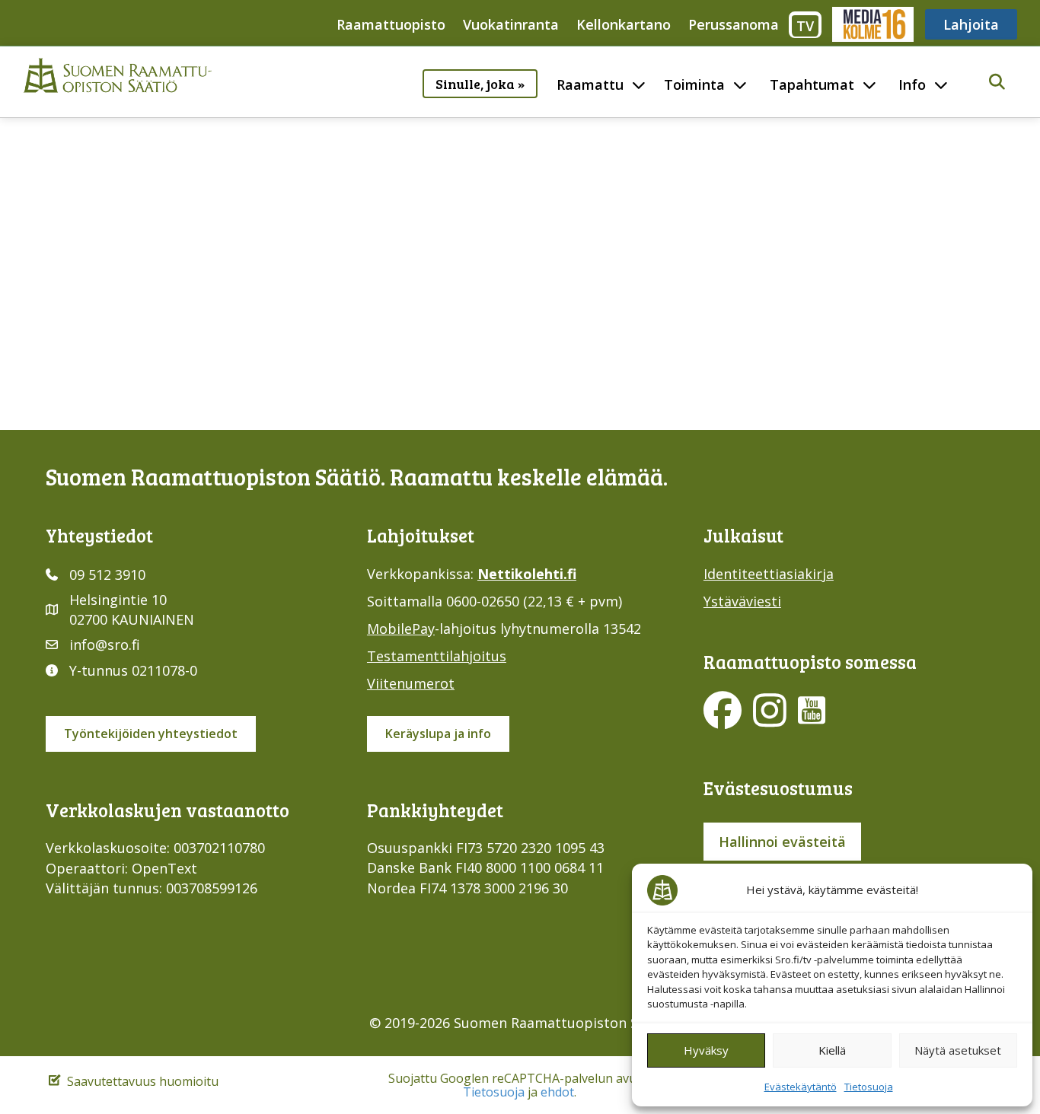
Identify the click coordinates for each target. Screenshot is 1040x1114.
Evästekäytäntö (800, 1086)
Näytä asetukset (957, 1050)
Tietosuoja (868, 1086)
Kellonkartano (623, 24)
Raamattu (590, 84)
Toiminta (694, 84)
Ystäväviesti (742, 601)
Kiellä (832, 1050)
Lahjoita (971, 24)
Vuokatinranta (511, 24)
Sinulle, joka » (480, 84)
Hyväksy (706, 1050)
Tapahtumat (812, 84)
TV (805, 26)
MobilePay (401, 628)
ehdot (557, 1092)
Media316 (872, 24)
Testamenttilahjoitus (436, 656)
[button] (997, 83)
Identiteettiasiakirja (768, 574)
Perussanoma (733, 24)
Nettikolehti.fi (526, 574)
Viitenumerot (411, 683)
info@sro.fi (104, 644)
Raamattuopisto (391, 24)
